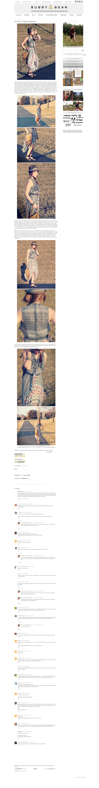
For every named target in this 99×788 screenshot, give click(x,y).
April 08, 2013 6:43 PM (39, 591)
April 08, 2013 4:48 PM (25, 640)
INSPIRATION (51, 15)
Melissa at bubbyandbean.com (27, 522)
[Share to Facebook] (28, 475)
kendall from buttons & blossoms (24, 498)
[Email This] (24, 475)
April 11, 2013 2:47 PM (30, 742)
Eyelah (19, 633)
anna (19, 607)
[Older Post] (50, 769)
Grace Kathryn (20, 674)
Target (33, 446)
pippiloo (19, 640)
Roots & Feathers (34, 447)
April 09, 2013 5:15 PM (39, 597)
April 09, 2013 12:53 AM (26, 693)
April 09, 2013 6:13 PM (24, 723)
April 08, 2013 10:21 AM (24, 532)
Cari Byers (20, 715)
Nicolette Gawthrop (21, 566)
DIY (33, 15)
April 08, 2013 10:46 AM (24, 547)
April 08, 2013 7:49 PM (26, 658)
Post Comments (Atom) (23, 771)
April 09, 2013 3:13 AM (24, 702)
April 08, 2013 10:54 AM (29, 566)
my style (26, 465)
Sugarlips (54, 223)
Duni (18, 532)
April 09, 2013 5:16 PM (39, 522)
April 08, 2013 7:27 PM (26, 651)
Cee (18, 702)
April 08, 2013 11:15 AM (39, 555)
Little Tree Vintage (21, 615)
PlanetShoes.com (34, 232)
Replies (20, 520)
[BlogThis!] (25, 475)
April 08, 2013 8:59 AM (29, 504)
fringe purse (43, 344)
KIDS (72, 15)
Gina (18, 573)
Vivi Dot (42, 447)
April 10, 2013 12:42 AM (27, 731)
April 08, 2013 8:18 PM (24, 666)
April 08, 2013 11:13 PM (26, 682)
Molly (19, 547)
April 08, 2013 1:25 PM (24, 573)
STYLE (18, 15)
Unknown (19, 540)
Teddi (19, 723)
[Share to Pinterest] (29, 475)
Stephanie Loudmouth (22, 742)
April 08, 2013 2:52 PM (24, 607)
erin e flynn (20, 512)
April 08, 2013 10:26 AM (26, 540)
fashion (22, 465)
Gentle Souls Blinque (20, 232)
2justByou (20, 682)
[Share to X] (27, 475)
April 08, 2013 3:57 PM (29, 615)
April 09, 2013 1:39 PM (26, 715)
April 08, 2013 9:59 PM (28, 674)
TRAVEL (63, 15)
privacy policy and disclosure (80, 777)
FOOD (40, 15)
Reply (19, 500)
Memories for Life (21, 504)
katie (19, 666)
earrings (20, 345)
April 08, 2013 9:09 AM (26, 512)
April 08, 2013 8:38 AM (27, 491)
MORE (79, 15)
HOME (26, 15)
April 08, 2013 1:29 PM (24, 581)
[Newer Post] (20, 769)
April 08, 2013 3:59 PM (25, 633)
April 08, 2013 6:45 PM (39, 624)
